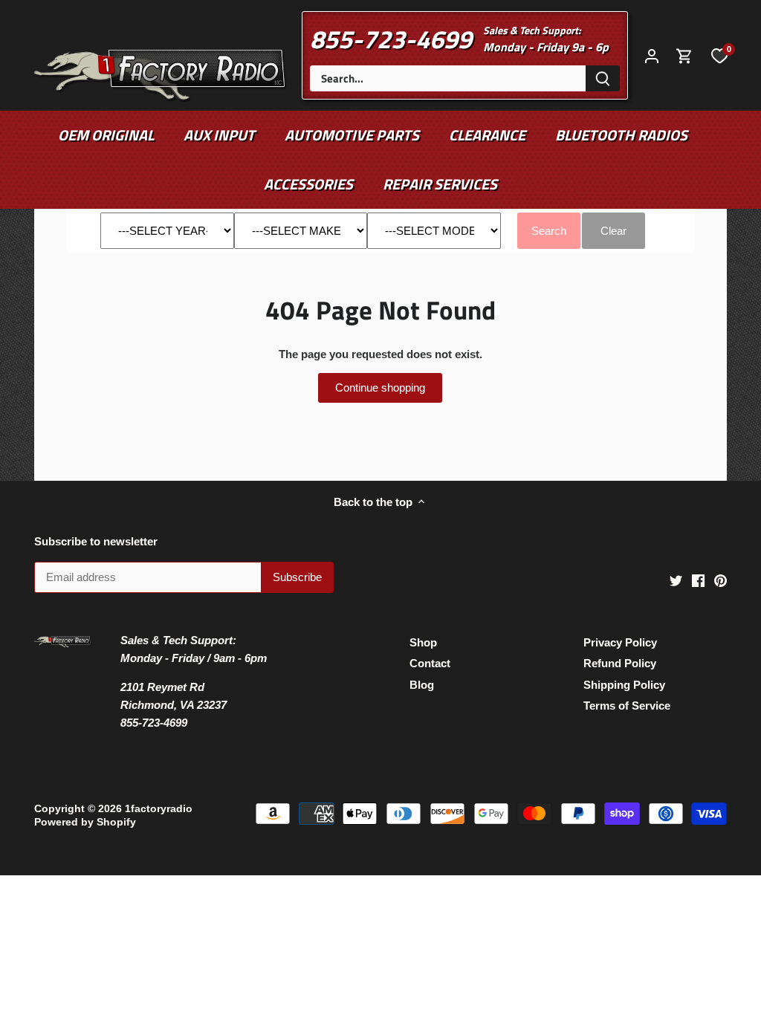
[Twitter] (676, 579)
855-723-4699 (391, 38)
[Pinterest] (720, 579)
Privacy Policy (620, 642)
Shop (423, 642)
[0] (719, 55)
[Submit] (603, 78)
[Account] (651, 55)
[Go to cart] (684, 55)
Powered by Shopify (85, 822)
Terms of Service (626, 705)
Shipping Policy (624, 684)
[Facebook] (698, 579)
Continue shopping (380, 387)
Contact (429, 663)
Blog (421, 684)
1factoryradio (158, 808)
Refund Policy (619, 663)
